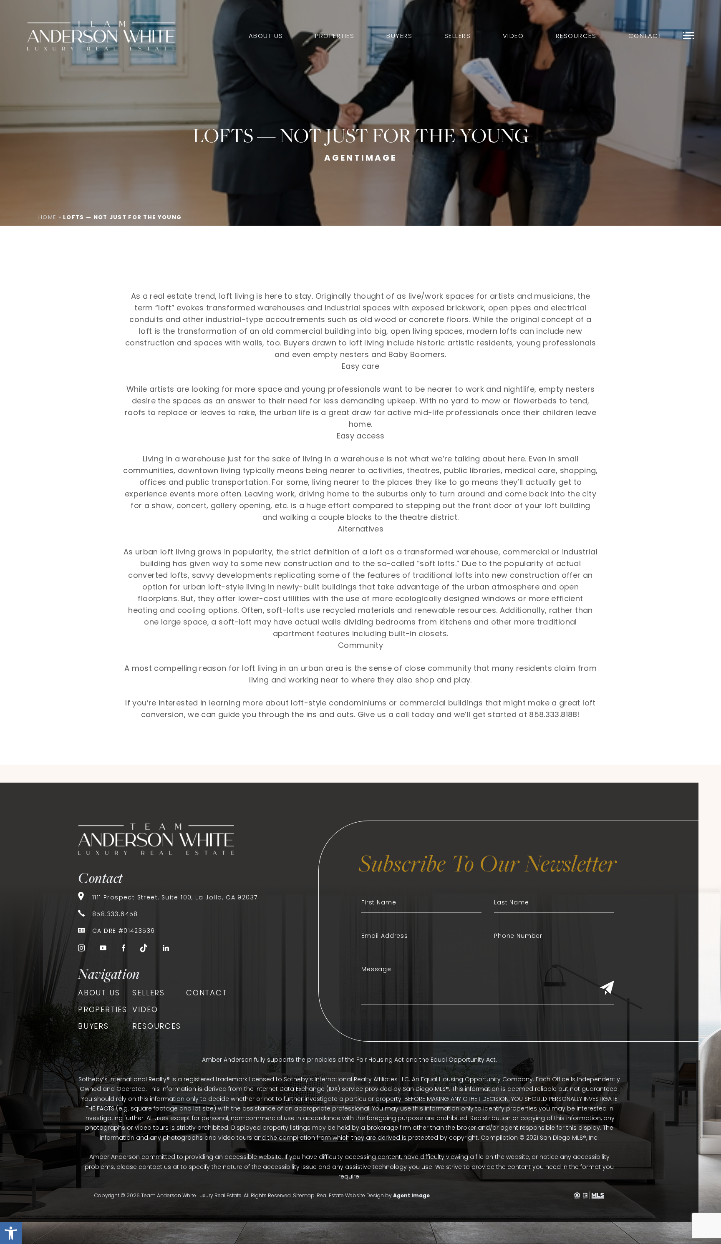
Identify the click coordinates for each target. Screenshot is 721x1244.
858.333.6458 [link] (115, 914)
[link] (11, 1233)
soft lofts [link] (437, 563)
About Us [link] (266, 35)
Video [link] (513, 35)
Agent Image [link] (411, 1195)
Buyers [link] (399, 35)
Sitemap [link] (304, 1195)
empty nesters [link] (567, 389)
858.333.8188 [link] (553, 714)
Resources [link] (576, 35)
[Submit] (607, 988)
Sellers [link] (457, 35)
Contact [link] (645, 35)
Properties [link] (334, 35)
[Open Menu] (688, 35)
